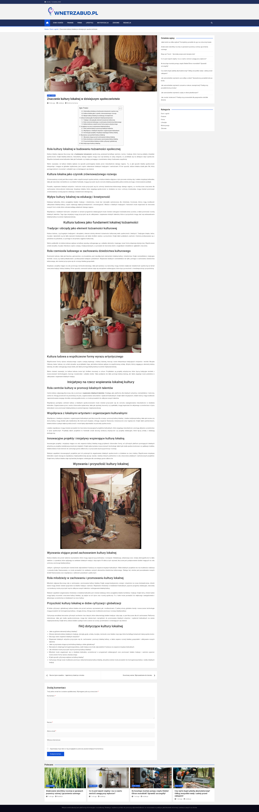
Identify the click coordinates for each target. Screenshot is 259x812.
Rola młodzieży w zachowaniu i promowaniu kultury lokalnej (101, 139)
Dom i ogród (58, 23)
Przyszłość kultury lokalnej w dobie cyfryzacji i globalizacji (100, 141)
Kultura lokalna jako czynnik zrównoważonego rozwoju (100, 113)
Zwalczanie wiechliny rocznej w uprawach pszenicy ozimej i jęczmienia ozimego (64, 792)
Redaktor (60, 796)
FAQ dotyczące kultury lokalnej (90, 143)
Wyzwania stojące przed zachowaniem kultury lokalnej (99, 137)
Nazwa (50, 722)
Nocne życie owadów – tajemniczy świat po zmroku (67, 675)
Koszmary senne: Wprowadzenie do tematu (137, 675)
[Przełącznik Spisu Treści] (119, 108)
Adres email (51, 731)
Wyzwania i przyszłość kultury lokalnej (93, 135)
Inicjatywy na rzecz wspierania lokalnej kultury (95, 126)
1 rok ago (51, 796)
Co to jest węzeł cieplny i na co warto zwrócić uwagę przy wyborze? (183, 59)
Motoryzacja (103, 23)
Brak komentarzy (72, 103)
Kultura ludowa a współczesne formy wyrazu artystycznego (101, 124)
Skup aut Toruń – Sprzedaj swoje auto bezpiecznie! (178, 54)
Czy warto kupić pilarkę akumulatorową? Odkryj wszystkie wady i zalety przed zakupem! (192, 793)
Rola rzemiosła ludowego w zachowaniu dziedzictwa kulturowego (102, 122)
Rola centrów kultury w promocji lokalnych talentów (98, 128)
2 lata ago (52, 103)
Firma (79, 23)
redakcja (61, 103)
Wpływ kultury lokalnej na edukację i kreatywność (98, 115)
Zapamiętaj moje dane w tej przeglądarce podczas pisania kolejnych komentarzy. (76, 749)
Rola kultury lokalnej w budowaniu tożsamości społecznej (101, 111)
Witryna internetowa (53, 740)
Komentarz (51, 696)
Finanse (70, 23)
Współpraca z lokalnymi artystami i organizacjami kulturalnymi (101, 130)
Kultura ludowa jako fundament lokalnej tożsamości (97, 118)
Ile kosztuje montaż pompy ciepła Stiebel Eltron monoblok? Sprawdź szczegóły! (150, 792)
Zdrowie (116, 23)
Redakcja (127, 23)
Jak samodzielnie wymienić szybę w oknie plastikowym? (179, 93)
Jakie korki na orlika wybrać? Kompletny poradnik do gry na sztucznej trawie (186, 42)
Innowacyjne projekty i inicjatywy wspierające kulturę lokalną (101, 132)
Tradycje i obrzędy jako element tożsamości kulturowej (99, 120)
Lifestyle (89, 23)
